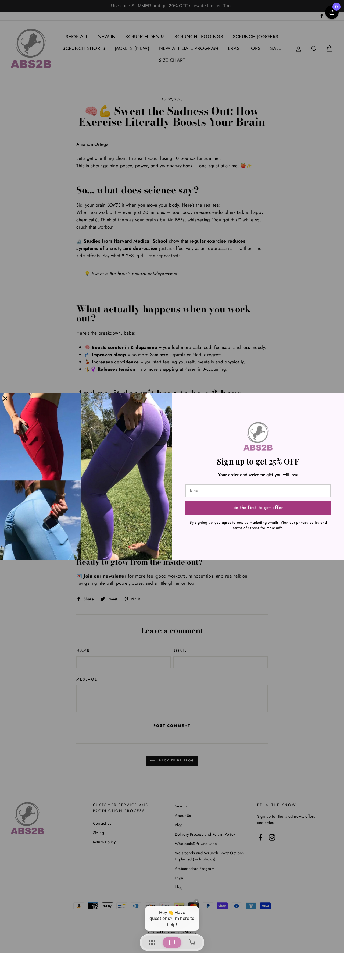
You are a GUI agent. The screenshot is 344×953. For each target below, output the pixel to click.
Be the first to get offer (258, 508)
